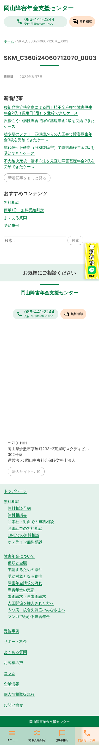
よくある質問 (15, 217)
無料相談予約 (19, 508)
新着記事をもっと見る (27, 177)
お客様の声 (13, 662)
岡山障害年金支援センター (39, 8)
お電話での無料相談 (25, 528)
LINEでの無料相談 (23, 535)
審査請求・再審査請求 (27, 596)
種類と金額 (17, 562)
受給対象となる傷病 (25, 576)
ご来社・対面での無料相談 (31, 521)
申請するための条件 (25, 569)
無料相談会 (17, 514)
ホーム (9, 41)
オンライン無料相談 (25, 541)
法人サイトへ (23, 471)
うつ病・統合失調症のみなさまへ (36, 609)
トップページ (15, 491)
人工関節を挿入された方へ (31, 603)
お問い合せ (13, 704)
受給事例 (11, 225)
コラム (9, 673)
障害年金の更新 (21, 589)
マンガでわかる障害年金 (29, 616)
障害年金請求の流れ (25, 583)
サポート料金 (15, 641)
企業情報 (11, 683)
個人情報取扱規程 (19, 694)
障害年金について (19, 556)
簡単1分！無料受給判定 (24, 210)
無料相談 (11, 202)
